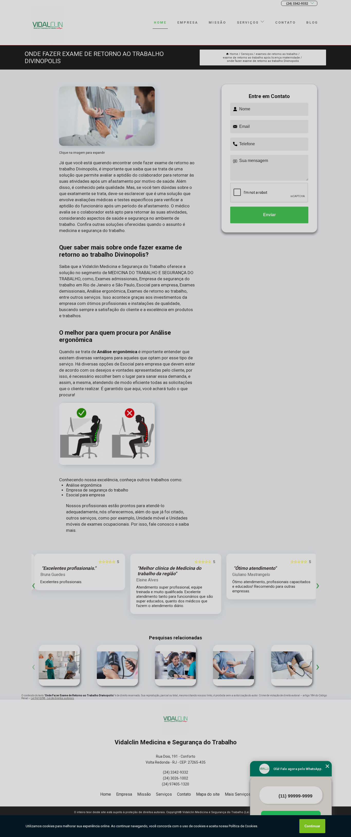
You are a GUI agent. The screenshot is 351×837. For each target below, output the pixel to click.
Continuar (312, 826)
